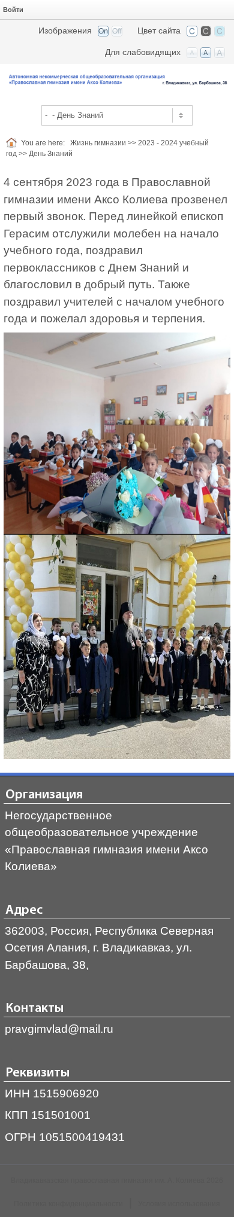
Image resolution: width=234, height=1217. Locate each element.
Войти (13, 9)
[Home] (13, 143)
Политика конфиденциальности (68, 1204)
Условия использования (179, 1204)
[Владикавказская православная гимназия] (117, 80)
